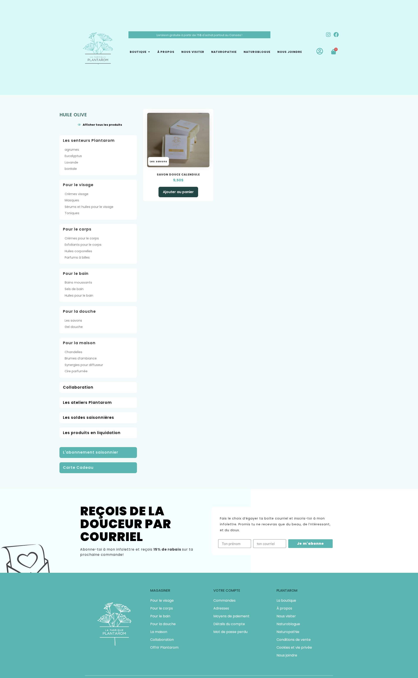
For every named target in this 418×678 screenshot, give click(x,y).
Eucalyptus (73, 156)
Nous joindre (286, 655)
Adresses (221, 608)
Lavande (71, 162)
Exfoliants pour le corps (83, 244)
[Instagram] (328, 34)
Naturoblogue (288, 623)
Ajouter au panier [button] (178, 191)
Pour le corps (161, 608)
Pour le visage (162, 600)
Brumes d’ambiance (81, 358)
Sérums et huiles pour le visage (89, 207)
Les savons (73, 320)
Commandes (224, 600)
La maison (158, 631)
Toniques (72, 213)
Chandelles (73, 352)
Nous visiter (286, 616)
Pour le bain (160, 616)
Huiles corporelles (78, 251)
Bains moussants (78, 282)
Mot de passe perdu (230, 631)
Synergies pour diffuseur (84, 365)
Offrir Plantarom (164, 647)
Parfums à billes (77, 257)
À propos (284, 608)
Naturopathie (287, 631)
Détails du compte (229, 623)
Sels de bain (74, 289)
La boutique (286, 600)
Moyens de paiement (231, 616)
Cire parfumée (76, 371)
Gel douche (74, 327)
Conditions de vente (293, 639)
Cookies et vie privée (294, 647)
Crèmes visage (76, 194)
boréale (71, 169)
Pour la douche (163, 623)
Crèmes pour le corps (82, 238)
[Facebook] (336, 34)
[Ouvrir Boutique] (149, 52)
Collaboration (162, 639)
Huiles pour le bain (79, 295)
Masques (72, 200)
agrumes (72, 149)
